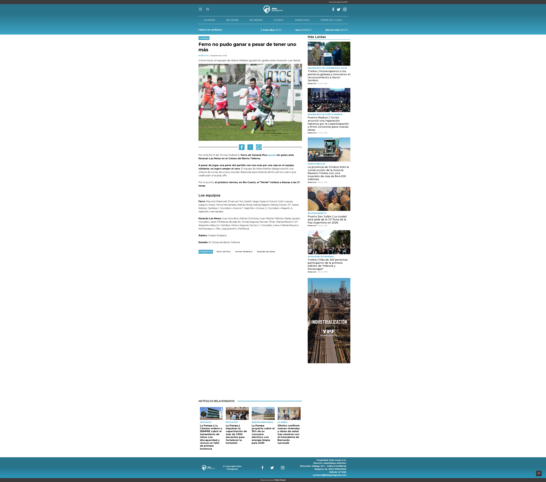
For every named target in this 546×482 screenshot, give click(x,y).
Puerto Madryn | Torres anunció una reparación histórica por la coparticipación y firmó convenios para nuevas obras (328, 123)
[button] (242, 147)
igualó (272, 155)
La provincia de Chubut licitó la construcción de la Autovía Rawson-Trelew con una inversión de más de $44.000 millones (328, 173)
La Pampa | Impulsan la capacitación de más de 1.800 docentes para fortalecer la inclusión (236, 434)
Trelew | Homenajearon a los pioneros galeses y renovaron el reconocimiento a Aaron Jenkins (329, 76)
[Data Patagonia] (273, 10)
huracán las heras (266, 251)
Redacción (203, 55)
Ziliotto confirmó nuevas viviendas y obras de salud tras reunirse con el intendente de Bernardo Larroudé (289, 434)
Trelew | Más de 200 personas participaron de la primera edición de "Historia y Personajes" (328, 264)
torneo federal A (244, 251)
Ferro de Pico (224, 251)
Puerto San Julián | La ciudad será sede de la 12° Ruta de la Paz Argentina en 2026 (327, 219)
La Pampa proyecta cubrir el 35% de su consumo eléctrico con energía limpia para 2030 (263, 434)
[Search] (208, 9)
